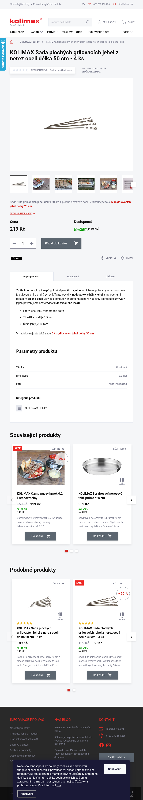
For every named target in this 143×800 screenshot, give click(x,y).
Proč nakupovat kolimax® (24, 739)
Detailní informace (21, 213)
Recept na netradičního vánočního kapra (72, 729)
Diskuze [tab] (110, 276)
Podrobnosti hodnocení (61, 70)
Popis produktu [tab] (31, 276)
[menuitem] (18, 32)
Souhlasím (114, 769)
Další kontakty (116, 757)
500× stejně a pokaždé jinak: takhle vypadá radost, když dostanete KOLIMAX (73, 740)
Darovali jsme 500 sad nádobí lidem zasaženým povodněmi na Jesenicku (71, 754)
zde (59, 785)
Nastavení (26, 793)
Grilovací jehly (36, 408)
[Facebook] (101, 744)
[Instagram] (108, 744)
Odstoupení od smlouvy (22, 755)
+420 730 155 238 (116, 735)
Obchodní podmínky (21, 750)
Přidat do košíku (56, 243)
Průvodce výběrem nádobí (47, 4)
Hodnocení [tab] (73, 276)
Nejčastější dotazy (20, 4)
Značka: (91, 72)
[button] (66, 551)
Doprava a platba (19, 744)
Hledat (87, 22)
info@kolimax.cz (115, 728)
